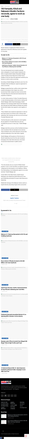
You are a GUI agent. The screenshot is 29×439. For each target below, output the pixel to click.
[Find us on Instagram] (8, 395)
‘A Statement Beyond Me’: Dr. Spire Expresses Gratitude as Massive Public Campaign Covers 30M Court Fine (13, 369)
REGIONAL (22, 402)
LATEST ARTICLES (3, 408)
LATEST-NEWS (7, 6)
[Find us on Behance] (12, 395)
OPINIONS (12, 408)
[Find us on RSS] (6, 431)
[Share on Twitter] (16, 44)
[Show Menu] (1, 2)
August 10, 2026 (4, 373)
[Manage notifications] (26, 436)
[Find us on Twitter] (5, 395)
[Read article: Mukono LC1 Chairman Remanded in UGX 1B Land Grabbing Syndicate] (14, 223)
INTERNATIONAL (4, 405)
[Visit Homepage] (14, 2)
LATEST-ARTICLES (12, 403)
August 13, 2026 (4, 344)
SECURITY (22, 404)
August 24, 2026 (4, 237)
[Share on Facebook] (8, 44)
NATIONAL (12, 406)
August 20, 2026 (4, 291)
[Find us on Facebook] (2, 395)
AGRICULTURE (4, 402)
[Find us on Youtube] (4, 431)
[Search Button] (27, 2)
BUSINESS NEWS (4, 404)
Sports (21, 405)
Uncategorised (23, 407)
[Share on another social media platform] (24, 44)
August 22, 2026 (4, 264)
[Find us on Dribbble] (15, 395)
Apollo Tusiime (14, 18)
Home (2, 6)
